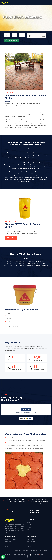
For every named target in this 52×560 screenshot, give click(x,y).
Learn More (10, 237)
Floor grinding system (32, 539)
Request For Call (12, 40)
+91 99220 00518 (34, 511)
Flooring (6, 546)
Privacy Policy (18, 550)
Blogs (28, 529)
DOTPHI (36, 556)
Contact (29, 527)
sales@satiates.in (14, 511)
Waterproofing (8, 541)
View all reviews (26, 409)
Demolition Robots (31, 541)
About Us (29, 524)
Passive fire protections (10, 539)
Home (4, 19)
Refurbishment (30, 543)
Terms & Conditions (42, 550)
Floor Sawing (30, 546)
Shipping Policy (33, 550)
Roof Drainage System (10, 543)
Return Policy (25, 550)
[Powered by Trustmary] (26, 418)
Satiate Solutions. (15, 554)
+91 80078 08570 (34, 513)
